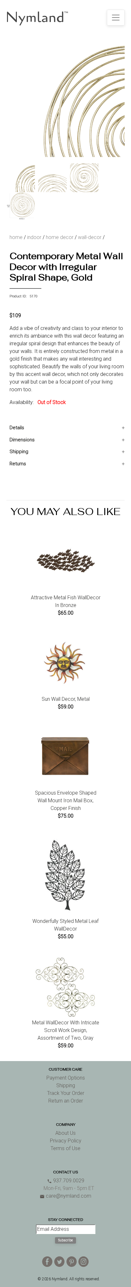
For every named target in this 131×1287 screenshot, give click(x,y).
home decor (59, 237)
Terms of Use (65, 1148)
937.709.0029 (65, 1181)
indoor (34, 237)
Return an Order (65, 1101)
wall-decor (89, 237)
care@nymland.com (65, 1196)
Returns (18, 464)
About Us (65, 1133)
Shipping (19, 451)
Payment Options (65, 1078)
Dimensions (22, 440)
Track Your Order (65, 1093)
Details (17, 427)
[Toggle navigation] (116, 18)
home (16, 237)
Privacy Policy (65, 1141)
